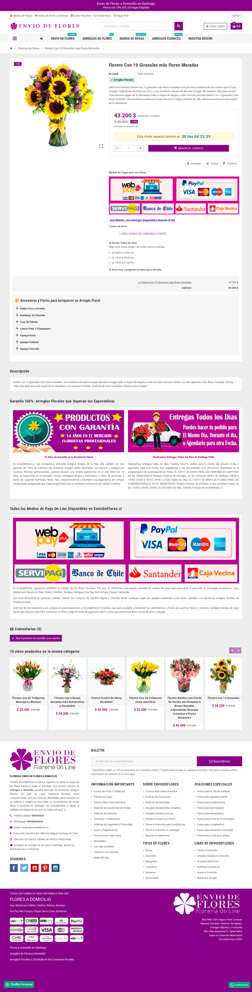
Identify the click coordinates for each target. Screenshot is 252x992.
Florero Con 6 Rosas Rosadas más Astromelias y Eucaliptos (67, 701)
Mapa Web (121, 15)
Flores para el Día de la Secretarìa (215, 818)
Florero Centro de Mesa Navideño (106, 699)
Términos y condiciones (107, 818)
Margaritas (151, 861)
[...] (63, 809)
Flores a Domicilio (207, 850)
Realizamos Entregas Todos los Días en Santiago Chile (183, 457)
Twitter (24, 868)
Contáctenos (103, 15)
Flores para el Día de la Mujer (213, 835)
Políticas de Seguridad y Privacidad (113, 824)
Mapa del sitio (101, 857)
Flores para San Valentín (210, 807)
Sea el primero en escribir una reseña (36, 638)
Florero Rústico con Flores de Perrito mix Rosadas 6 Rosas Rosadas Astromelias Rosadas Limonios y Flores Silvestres (185, 707)
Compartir (196, 163)
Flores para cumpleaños (210, 824)
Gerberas (150, 872)
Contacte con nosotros (106, 852)
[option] (28, 693)
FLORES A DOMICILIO (30, 899)
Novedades (100, 841)
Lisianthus (151, 866)
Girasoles (150, 855)
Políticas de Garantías (157, 802)
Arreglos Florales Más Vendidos (163, 807)
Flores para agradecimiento (212, 796)
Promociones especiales (107, 835)
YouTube (35, 868)
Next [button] (238, 650)
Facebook (14, 868)
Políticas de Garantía (105, 813)
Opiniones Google (207, 877)
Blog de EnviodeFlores (157, 835)
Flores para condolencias (211, 802)
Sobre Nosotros (82, 15)
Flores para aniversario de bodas (215, 830)
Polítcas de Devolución (158, 796)
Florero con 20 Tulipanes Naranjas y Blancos (28, 699)
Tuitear (214, 163)
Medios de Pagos (21, 15)
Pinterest (232, 163)
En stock (114, 73)
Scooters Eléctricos (208, 861)
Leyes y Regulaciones (106, 830)
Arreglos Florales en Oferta (160, 818)
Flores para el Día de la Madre (213, 791)
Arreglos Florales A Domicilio (213, 855)
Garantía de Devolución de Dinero (112, 807)
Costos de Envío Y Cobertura (109, 791)
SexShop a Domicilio (208, 866)
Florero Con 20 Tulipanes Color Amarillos (145, 699)
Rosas (149, 850)
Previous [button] (232, 650)
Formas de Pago (103, 796)
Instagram (55, 868)
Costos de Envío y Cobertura (51, 15)
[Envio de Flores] (45, 25)
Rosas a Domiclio (207, 872)
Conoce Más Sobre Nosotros (110, 802)
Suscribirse (221, 761)
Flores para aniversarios (210, 813)
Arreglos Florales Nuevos (159, 813)
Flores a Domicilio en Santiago (162, 830)
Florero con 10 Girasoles (224, 698)
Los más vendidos (104, 846)
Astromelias (152, 877)
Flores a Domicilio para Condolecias (165, 824)
